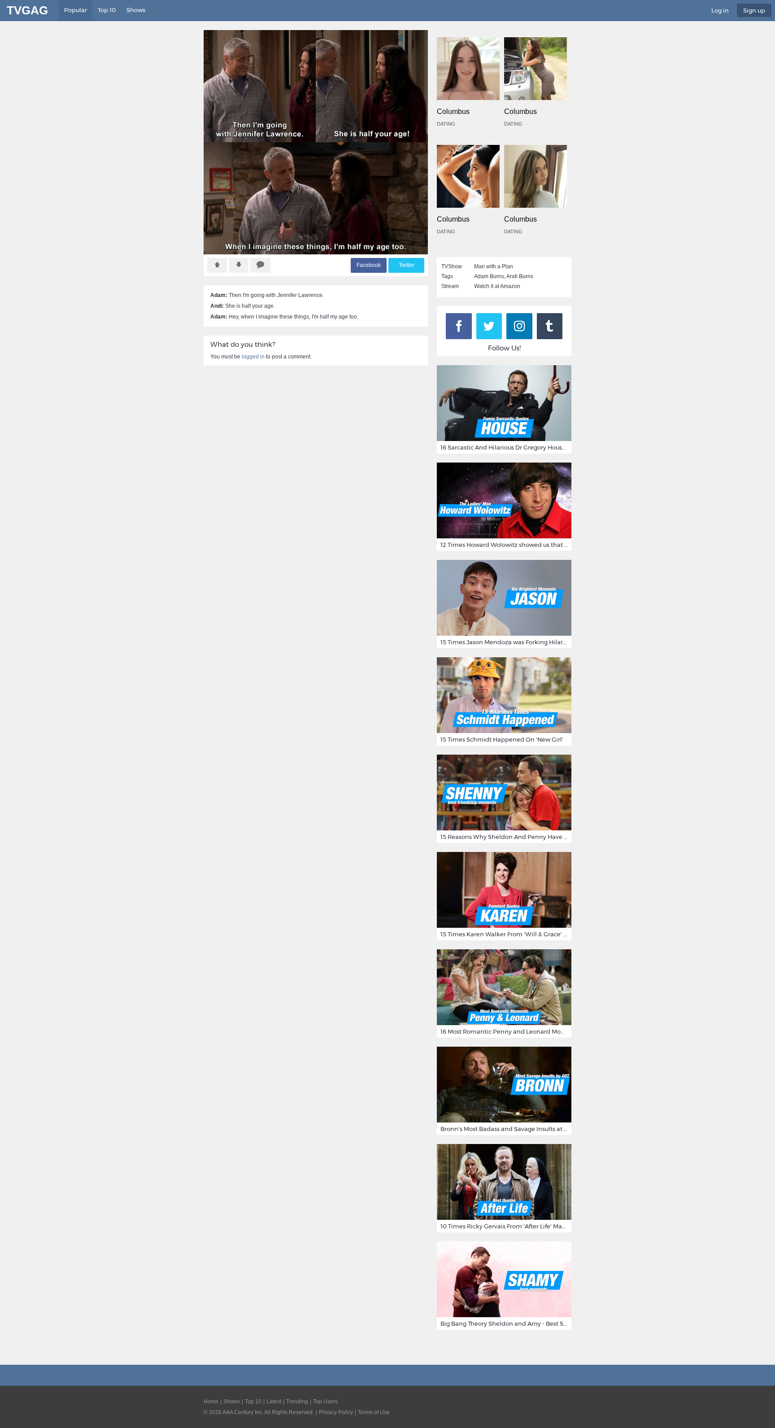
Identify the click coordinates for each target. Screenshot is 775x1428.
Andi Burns (519, 276)
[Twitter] (489, 326)
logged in (253, 357)
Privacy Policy (336, 1412)
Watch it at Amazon (497, 286)
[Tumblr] (550, 326)
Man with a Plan (493, 266)
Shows (135, 9)
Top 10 (107, 9)
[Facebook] (459, 326)
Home (211, 1401)
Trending (297, 1401)
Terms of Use (374, 1412)
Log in (720, 10)
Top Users (325, 1401)
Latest (273, 1401)
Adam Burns (489, 276)
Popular (75, 9)
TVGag (27, 10)
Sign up (754, 10)
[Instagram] (519, 326)
